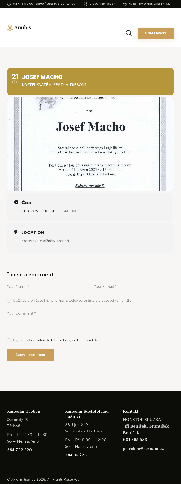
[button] (174, 400)
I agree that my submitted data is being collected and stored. (58, 340)
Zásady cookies (88, 477)
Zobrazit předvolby (90, 466)
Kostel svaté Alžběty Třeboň (45, 240)
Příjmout (91, 440)
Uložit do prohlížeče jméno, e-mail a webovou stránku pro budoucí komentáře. (72, 301)
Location (32, 232)
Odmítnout (90, 453)
